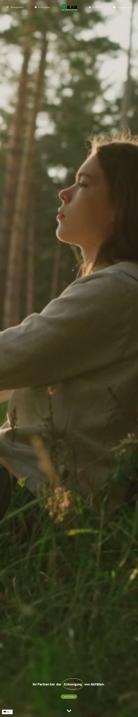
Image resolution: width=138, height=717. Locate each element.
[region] (69, 358)
